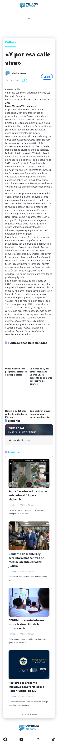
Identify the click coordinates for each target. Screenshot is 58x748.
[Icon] (5, 739)
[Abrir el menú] (29, 18)
